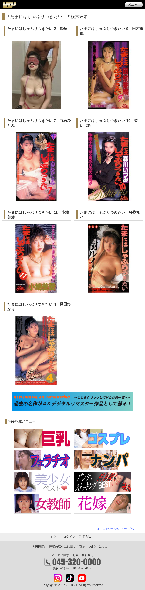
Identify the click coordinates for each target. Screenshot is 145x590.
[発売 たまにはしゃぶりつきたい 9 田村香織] (108, 107)
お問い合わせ (98, 546)
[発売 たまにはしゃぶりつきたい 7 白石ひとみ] (36, 199)
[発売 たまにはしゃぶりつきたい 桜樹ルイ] (108, 290)
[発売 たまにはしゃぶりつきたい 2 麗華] (36, 107)
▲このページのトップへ (115, 529)
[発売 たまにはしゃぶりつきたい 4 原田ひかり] (36, 382)
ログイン (69, 536)
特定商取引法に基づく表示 (67, 546)
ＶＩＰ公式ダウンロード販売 (9, 4)
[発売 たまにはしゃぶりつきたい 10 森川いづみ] (108, 199)
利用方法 (85, 536)
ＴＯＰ (54, 536)
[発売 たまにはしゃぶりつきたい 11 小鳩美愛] (36, 290)
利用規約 (39, 546)
